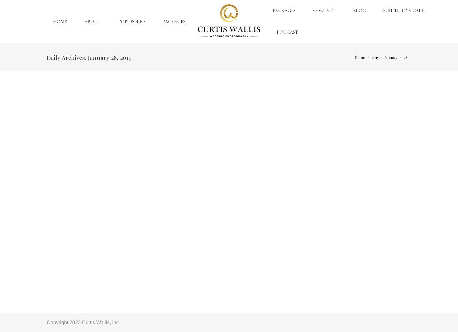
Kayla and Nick (70, 276)
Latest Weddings (73, 288)
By (113, 288)
